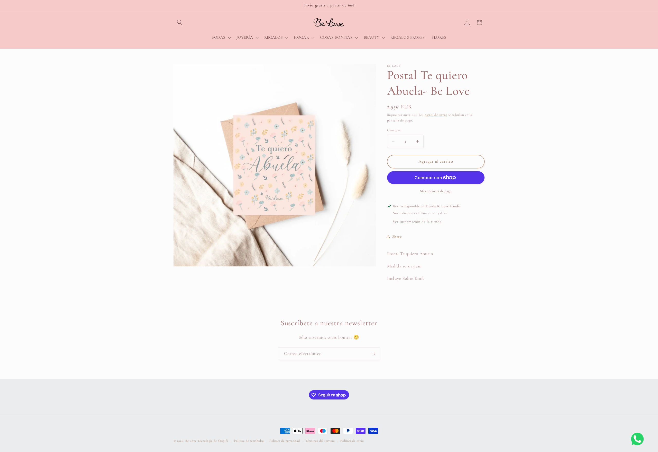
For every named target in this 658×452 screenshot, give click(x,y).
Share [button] (397, 236)
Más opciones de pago (435, 191)
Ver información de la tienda (417, 221)
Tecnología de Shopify (212, 440)
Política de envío (352, 440)
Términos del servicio (320, 440)
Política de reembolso (249, 440)
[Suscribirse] (373, 354)
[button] (179, 22)
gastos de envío (436, 115)
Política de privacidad (284, 440)
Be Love (190, 440)
